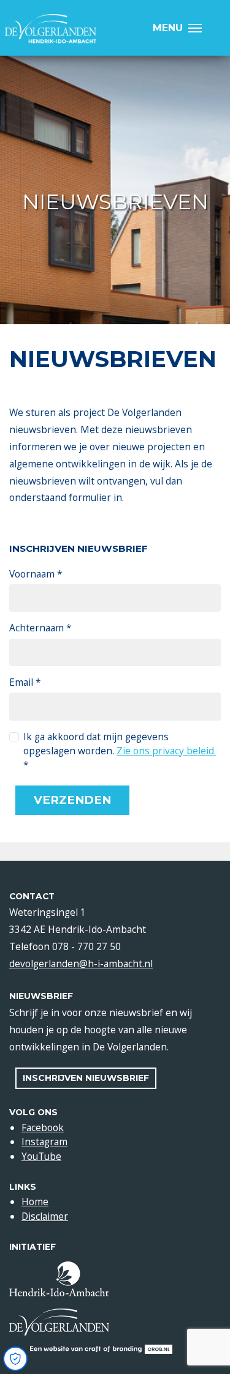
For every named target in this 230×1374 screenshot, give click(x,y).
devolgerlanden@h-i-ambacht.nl (81, 963)
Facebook (42, 1127)
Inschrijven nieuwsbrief (86, 1077)
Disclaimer (44, 1216)
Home (34, 1201)
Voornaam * (36, 574)
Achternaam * (40, 627)
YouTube (41, 1156)
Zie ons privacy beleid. (166, 750)
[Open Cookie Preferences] (15, 1358)
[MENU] (198, 28)
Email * (25, 682)
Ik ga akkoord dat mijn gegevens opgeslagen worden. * (119, 751)
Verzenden (72, 800)
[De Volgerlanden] (51, 28)
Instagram (44, 1141)
